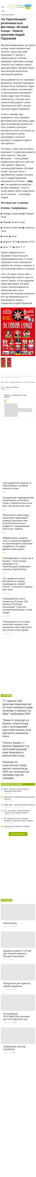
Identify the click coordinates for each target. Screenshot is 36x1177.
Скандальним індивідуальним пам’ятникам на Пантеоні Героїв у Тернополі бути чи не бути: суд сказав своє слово (18, 501)
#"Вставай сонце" (29, 382)
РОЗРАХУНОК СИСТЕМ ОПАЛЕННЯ (14, 1048)
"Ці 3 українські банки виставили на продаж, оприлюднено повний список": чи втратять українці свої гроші (17, 584)
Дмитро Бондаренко (12, 387)
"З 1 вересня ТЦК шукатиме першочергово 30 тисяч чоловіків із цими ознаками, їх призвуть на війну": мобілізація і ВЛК (17, 707)
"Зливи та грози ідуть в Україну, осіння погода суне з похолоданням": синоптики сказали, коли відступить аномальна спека (16, 728)
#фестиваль (5, 382)
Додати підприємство (18, 834)
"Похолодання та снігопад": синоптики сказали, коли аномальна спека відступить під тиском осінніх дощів (17, 625)
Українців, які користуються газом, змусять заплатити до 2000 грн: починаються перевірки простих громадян (15, 770)
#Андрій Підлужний (16, 382)
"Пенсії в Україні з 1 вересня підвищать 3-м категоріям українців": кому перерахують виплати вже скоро (15, 749)
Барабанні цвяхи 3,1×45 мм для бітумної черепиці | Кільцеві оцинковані (17, 953)
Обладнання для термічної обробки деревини (16, 985)
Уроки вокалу (10, 923)
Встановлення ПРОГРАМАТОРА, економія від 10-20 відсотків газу (16, 1016)
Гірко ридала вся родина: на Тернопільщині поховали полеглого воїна (17, 486)
